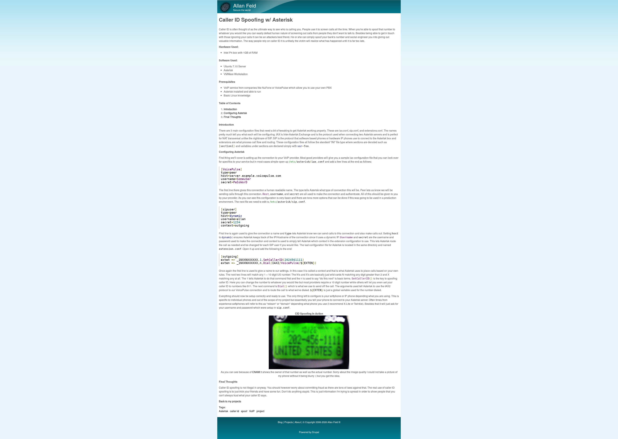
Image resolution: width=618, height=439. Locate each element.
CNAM (256, 372)
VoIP (252, 411)
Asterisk (223, 411)
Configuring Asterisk (235, 113)
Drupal (315, 432)
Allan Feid (244, 5)
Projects (288, 422)
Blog (280, 422)
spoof (244, 411)
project (260, 411)
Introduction (230, 109)
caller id (234, 411)
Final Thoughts (232, 117)
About (298, 422)
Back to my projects (230, 401)
